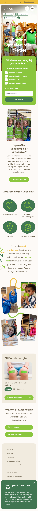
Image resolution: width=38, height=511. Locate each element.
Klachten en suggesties (14, 476)
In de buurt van (11, 88)
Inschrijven (10, 449)
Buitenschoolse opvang (18, 76)
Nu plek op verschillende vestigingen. (19, 2)
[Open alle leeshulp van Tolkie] (18, 17)
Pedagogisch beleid (13, 461)
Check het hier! (17, 179)
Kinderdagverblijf (15, 73)
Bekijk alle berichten (14, 397)
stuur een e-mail (16, 434)
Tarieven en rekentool (14, 465)
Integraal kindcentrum (17, 83)
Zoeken (20, 99)
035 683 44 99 (16, 427)
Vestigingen (10, 457)
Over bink (10, 453)
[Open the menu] (32, 8)
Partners (9, 469)
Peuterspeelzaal (15, 80)
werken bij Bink (12, 473)
